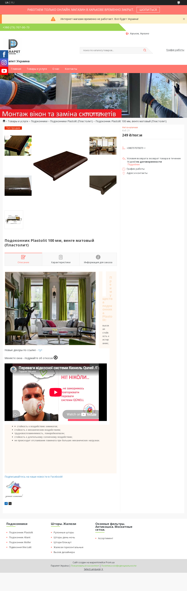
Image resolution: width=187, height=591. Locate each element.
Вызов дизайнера (64, 552)
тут (39, 350)
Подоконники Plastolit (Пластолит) (71, 121)
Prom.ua (110, 562)
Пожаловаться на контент (85, 565)
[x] (10, 504)
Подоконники (39, 121)
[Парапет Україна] (12, 47)
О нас (55, 69)
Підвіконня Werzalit (20, 547)
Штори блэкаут (63, 542)
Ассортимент (105, 538)
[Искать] (144, 50)
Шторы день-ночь (64, 537)
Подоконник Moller (20, 542)
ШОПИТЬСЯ (148, 10)
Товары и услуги (37, 69)
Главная (16, 69)
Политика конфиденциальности (118, 565)
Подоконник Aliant (19, 537)
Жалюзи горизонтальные (68, 547)
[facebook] (6, 504)
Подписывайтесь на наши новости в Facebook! (34, 476)
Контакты (71, 69)
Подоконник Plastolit (21, 532)
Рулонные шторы (64, 532)
